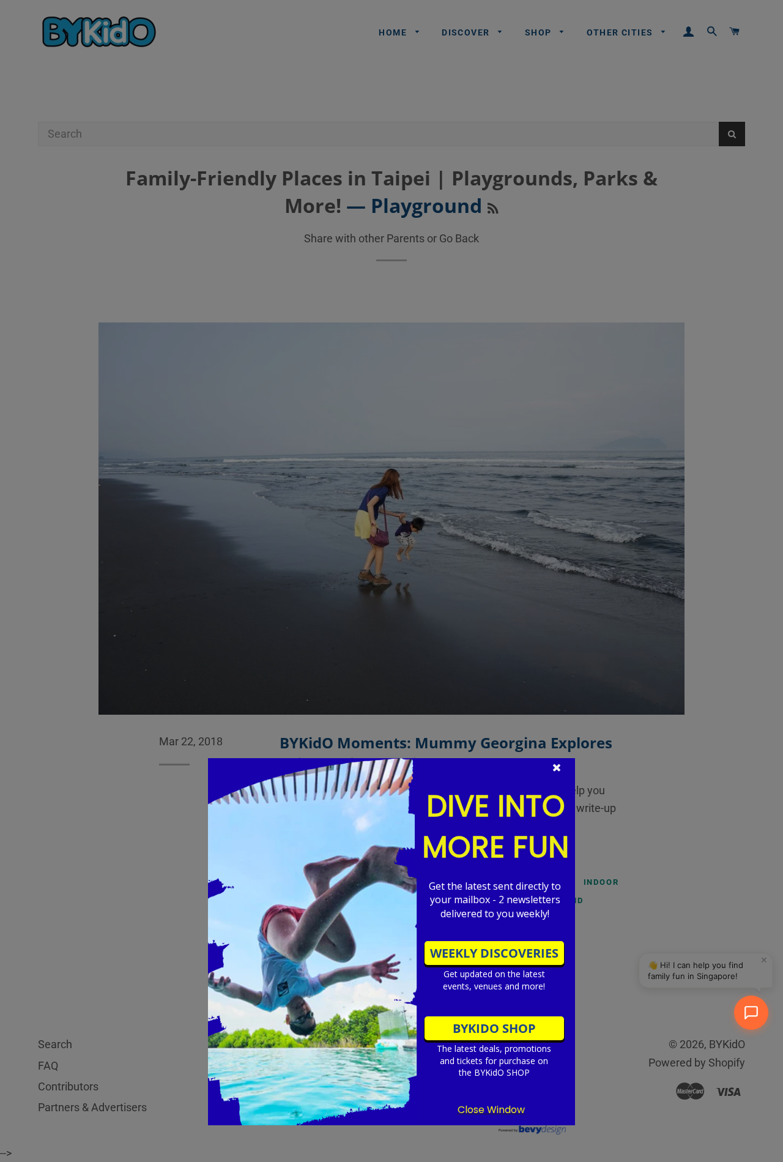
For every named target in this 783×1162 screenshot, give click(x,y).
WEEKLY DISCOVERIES (494, 953)
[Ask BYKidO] (751, 1013)
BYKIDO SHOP (494, 1028)
